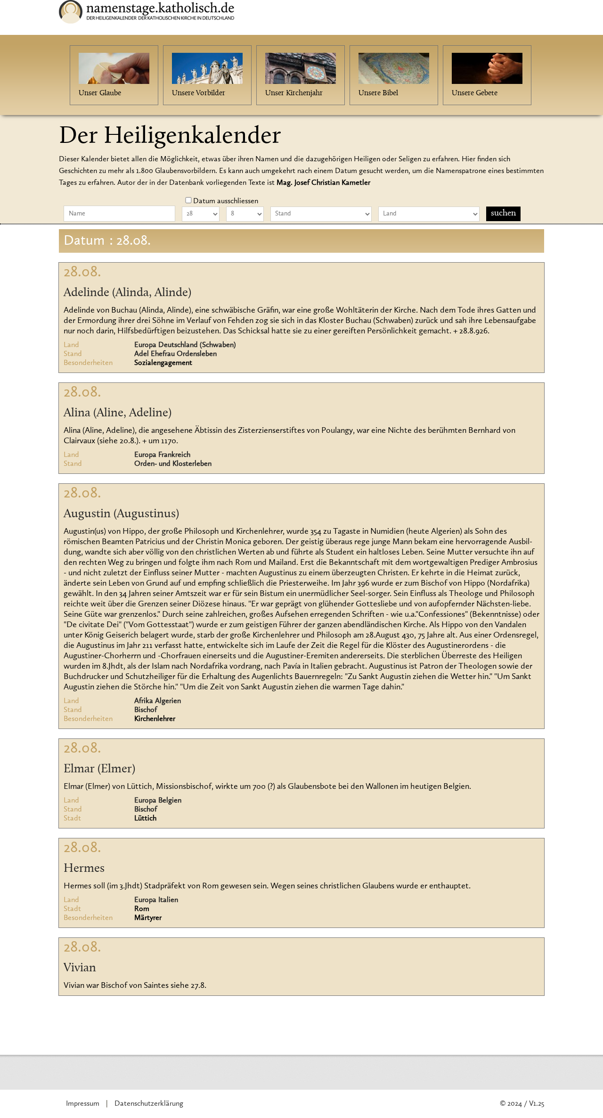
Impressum (82, 1104)
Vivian (80, 968)
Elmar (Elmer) (99, 769)
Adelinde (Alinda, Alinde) (127, 293)
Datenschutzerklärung (148, 1104)
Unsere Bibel (378, 93)
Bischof (145, 710)
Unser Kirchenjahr (294, 93)
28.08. (82, 272)
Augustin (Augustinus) (121, 514)
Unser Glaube (100, 93)
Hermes (84, 869)
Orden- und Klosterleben (173, 464)
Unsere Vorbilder (198, 93)
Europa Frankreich (162, 455)
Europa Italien (156, 900)
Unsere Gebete (474, 93)
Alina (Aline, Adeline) (117, 413)
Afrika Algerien (157, 701)
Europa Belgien (157, 800)
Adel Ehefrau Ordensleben (175, 354)
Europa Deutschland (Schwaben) (185, 345)
